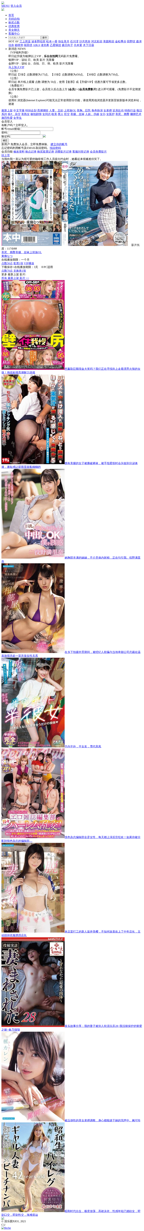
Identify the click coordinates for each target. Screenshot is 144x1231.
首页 (11, 15)
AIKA (36, 45)
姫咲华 (19, 45)
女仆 (103, 114)
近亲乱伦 (118, 110)
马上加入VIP (16, 67)
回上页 (5, 155)
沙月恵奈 (84, 41)
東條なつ (7, 256)
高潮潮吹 (42, 110)
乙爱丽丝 (55, 45)
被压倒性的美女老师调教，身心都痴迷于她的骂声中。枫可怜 (102, 1120)
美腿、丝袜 (77, 114)
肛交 (67, 114)
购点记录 (31, 151)
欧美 (54, 114)
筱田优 (28, 45)
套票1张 (18, 263)
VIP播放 (29, 263)
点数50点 (7, 263)
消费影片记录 (63, 151)
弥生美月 (63, 41)
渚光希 (45, 45)
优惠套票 (14, 26)
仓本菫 (78, 45)
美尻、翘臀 (122, 114)
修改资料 (19, 151)
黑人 (60, 114)
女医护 (110, 114)
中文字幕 (19, 110)
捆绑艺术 (135, 114)
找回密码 (55, 147)
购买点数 (14, 22)
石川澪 (74, 41)
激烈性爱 (7, 117)
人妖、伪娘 (92, 114)
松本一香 (51, 41)
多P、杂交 (14, 114)
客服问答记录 (80, 151)
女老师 (107, 110)
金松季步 (120, 41)
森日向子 (67, 45)
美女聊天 (14, 29)
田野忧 (131, 41)
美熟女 (25, 114)
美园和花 (108, 41)
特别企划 (31, 110)
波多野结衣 (38, 41)
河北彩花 (96, 41)
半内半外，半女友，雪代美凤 (83, 746)
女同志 (46, 114)
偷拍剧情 (36, 114)
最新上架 (7, 110)
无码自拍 (14, 18)
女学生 (17, 117)
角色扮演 (97, 110)
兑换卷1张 (19, 270)
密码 (4, 132)
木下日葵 (88, 45)
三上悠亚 (25, 41)
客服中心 (14, 33)
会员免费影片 (98, 151)
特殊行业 (130, 110)
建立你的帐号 (59, 144)
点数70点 (7, 270)
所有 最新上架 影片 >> (15, 278)
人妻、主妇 (56, 110)
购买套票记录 (45, 151)
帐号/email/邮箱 (10, 128)
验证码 (5, 136)
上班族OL (70, 110)
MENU (5, 5)
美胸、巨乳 (84, 110)
